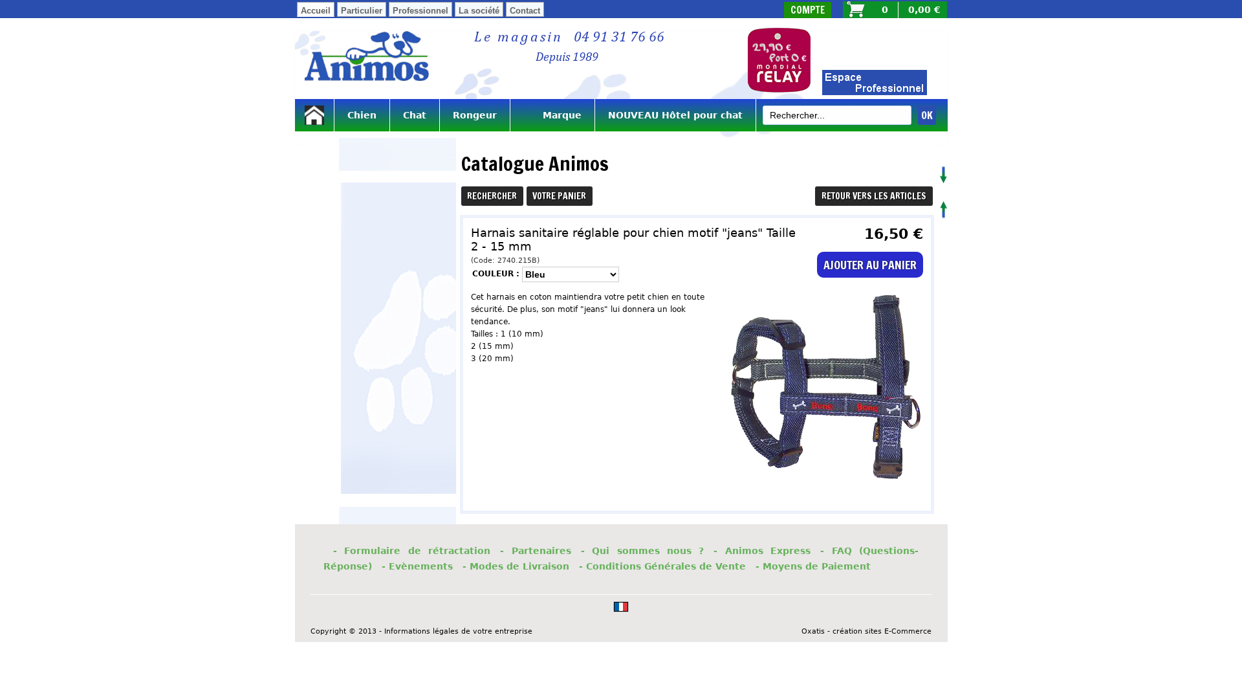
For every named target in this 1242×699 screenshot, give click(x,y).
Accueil (316, 11)
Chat (414, 115)
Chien (361, 115)
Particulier (361, 11)
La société (479, 11)
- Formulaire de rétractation (411, 551)
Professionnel (420, 11)
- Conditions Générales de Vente (662, 566)
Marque (552, 115)
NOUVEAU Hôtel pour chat (675, 115)
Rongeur (475, 115)
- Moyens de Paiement (813, 566)
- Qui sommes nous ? (642, 551)
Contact (525, 11)
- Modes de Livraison (516, 566)
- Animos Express (762, 551)
